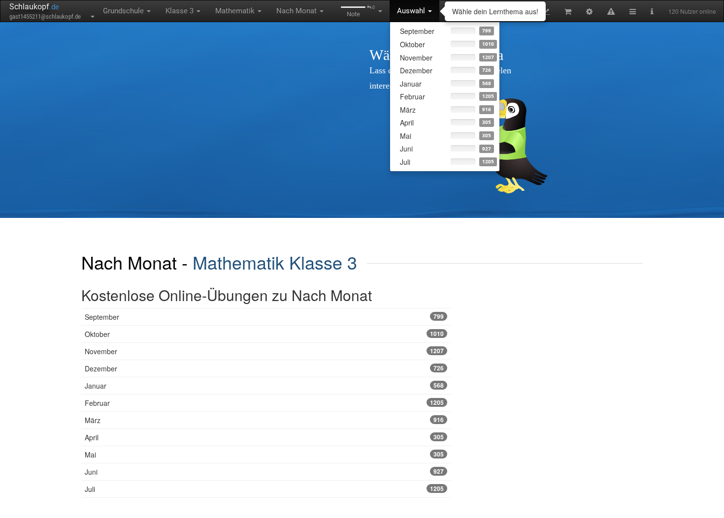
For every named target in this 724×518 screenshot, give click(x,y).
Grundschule (124, 10)
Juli (264, 489)
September (264, 317)
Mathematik (236, 10)
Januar (264, 386)
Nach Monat (297, 10)
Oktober (264, 334)
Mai (264, 454)
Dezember (264, 368)
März (264, 420)
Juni (264, 472)
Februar (264, 403)
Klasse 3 (180, 10)
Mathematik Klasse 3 (275, 261)
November (264, 351)
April (264, 437)
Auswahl (412, 10)
